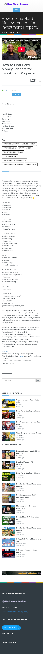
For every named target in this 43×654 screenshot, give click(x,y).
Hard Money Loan (9, 148)
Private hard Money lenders (13, 164)
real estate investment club (13, 152)
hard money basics (9, 156)
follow (16, 94)
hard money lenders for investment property (19, 144)
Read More (6, 351)
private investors (25, 148)
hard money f (31, 164)
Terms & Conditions (9, 612)
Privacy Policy (23, 612)
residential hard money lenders (14, 160)
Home (4, 32)
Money (21, 356)
